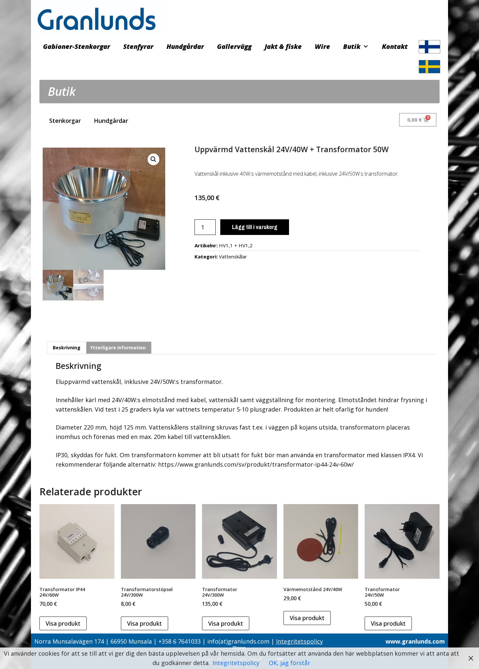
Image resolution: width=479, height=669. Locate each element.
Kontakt (395, 46)
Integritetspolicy (299, 641)
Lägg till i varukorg (254, 227)
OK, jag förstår (289, 663)
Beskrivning (66, 347)
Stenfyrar (138, 46)
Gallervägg (234, 46)
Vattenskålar (233, 256)
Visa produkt (63, 623)
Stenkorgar (65, 120)
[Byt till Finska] (429, 46)
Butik (351, 46)
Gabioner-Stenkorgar (76, 46)
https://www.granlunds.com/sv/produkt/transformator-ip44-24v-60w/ (256, 464)
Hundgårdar (185, 46)
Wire (322, 46)
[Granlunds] (96, 18)
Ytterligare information (118, 347)
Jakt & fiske (283, 46)
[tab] (66, 348)
